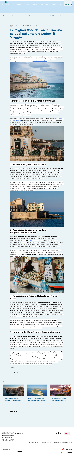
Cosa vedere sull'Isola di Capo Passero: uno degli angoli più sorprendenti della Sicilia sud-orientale (36, 399)
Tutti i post (6, 16)
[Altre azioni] (63, 26)
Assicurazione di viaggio (53, 442)
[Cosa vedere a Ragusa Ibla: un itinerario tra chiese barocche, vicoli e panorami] (60, 390)
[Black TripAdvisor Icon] (56, 433)
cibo (30, 16)
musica (36, 16)
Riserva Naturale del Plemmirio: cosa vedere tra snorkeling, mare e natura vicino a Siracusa (13, 399)
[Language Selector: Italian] (67, 433)
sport (59, 16)
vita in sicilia (51, 16)
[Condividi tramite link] (18, 372)
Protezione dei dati (67, 442)
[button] (68, 3)
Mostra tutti (68, 381)
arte (18, 16)
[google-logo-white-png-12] (54, 433)
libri (13, 16)
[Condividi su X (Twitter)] (14, 372)
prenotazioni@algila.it (8, 435)
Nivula (20, 451)
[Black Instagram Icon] (60, 433)
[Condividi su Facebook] (11, 372)
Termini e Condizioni (40, 442)
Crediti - (31, 442)
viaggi (24, 16)
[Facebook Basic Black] (58, 433)
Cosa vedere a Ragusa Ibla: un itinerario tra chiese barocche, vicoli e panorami (60, 399)
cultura (43, 16)
